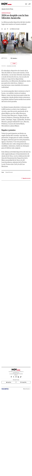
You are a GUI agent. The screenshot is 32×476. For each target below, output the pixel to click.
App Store (9, 382)
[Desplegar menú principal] (30, 4)
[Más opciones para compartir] (7, 29)
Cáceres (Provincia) (9, 172)
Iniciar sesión (26, 4)
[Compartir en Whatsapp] (5, 29)
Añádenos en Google (15, 28)
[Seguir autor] (14, 63)
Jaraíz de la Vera (7, 9)
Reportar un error (27, 178)
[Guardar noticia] (2, 29)
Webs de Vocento (26, 388)
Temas (2, 172)
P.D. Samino (14, 58)
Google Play (24, 382)
